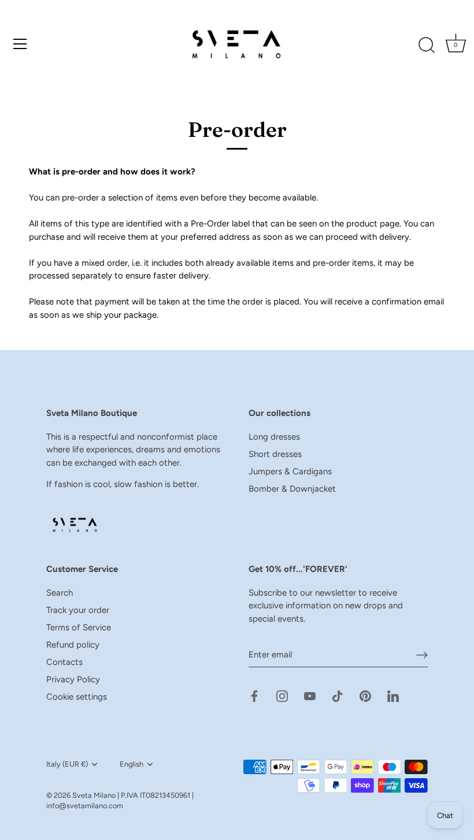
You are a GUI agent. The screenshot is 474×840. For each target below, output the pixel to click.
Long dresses (274, 437)
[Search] (426, 45)
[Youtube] (310, 695)
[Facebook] (254, 695)
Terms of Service (78, 627)
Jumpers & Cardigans (290, 471)
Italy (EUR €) (67, 764)
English (131, 764)
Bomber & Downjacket (292, 489)
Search (59, 593)
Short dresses (275, 454)
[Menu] (20, 44)
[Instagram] (282, 695)
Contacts (64, 662)
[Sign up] (422, 655)
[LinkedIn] (393, 695)
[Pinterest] (365, 695)
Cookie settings (76, 697)
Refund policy (72, 645)
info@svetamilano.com (84, 805)
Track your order (77, 610)
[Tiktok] (337, 695)
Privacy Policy (73, 679)
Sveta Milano (94, 795)
